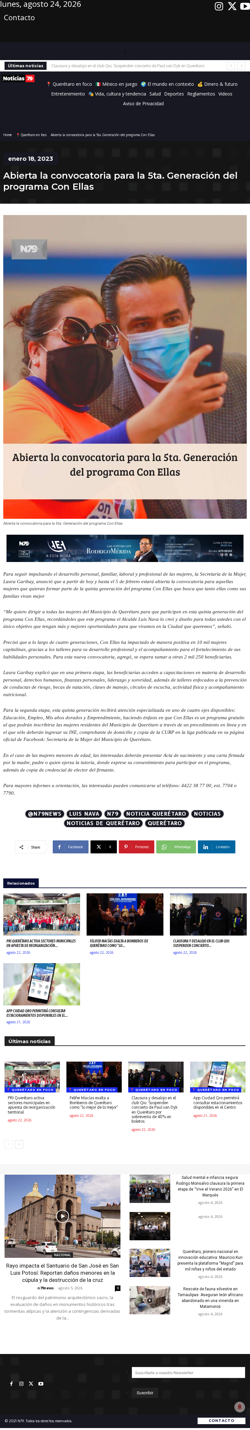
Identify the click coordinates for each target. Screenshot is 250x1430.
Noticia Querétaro (156, 814)
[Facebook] (11, 1384)
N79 (112, 814)
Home (7, 135)
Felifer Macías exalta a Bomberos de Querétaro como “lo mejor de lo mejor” (94, 1102)
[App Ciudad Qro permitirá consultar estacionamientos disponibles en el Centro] (41, 984)
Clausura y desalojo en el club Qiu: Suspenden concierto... (201, 943)
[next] (241, 66)
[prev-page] (9, 1144)
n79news (45, 1287)
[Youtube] (245, 6)
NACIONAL (62, 1255)
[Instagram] (219, 6)
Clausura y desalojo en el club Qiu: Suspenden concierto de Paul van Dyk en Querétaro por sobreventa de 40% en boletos (154, 1109)
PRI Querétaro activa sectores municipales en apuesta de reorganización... (41, 943)
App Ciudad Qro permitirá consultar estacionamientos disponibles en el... (37, 1013)
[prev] (231, 66)
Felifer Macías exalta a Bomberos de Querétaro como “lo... (119, 943)
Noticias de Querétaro (103, 823)
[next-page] (19, 1144)
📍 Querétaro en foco (31, 135)
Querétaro (165, 823)
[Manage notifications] (239, 1407)
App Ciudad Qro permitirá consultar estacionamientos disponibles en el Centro (120, 65)
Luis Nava (84, 814)
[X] (232, 6)
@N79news (45, 814)
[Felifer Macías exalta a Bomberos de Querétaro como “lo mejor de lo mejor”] (125, 914)
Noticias (207, 814)
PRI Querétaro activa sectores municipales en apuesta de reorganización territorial (31, 1104)
